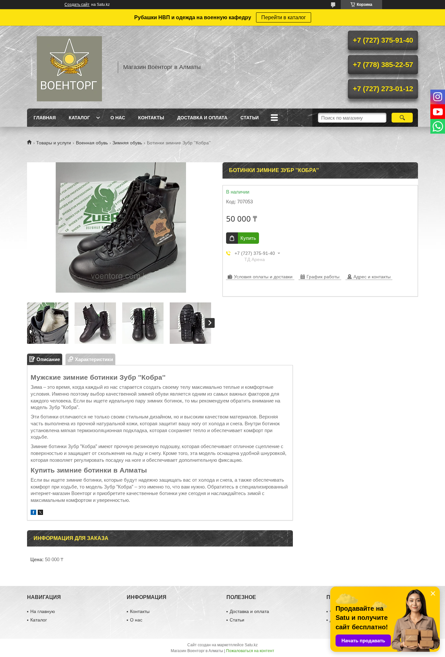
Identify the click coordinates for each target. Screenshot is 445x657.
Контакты (151, 117)
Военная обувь (92, 142)
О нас (117, 117)
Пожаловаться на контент (250, 651)
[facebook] (33, 513)
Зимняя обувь (127, 142)
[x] (40, 513)
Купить (248, 238)
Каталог (79, 117)
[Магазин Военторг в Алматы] (69, 67)
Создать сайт (77, 4)
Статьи (249, 117)
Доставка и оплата (202, 117)
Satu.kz (251, 645)
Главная (45, 117)
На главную (42, 611)
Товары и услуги (53, 142)
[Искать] (402, 118)
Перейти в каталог (283, 17)
